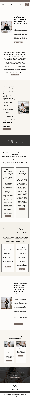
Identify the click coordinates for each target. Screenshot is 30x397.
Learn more (8, 266)
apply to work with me (15, 377)
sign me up (21, 355)
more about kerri (18, 323)
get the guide (9, 360)
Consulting (5, 392)
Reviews (3, 4)
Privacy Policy (19, 392)
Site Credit (24, 392)
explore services (18, 42)
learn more (8, 215)
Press (9, 392)
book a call (27, 4)
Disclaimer (15, 392)
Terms (12, 392)
